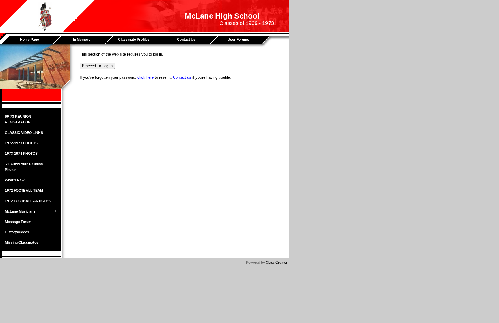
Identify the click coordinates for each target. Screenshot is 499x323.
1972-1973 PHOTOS (21, 143)
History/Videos (17, 232)
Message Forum (18, 222)
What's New (14, 180)
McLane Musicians (19, 211)
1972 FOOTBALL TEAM (24, 191)
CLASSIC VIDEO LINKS (24, 133)
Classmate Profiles (134, 40)
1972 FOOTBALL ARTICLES (28, 201)
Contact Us (186, 40)
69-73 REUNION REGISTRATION (18, 119)
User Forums (238, 40)
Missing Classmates (21, 243)
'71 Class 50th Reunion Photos (24, 167)
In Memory (81, 40)
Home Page (29, 40)
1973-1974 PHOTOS (21, 154)
